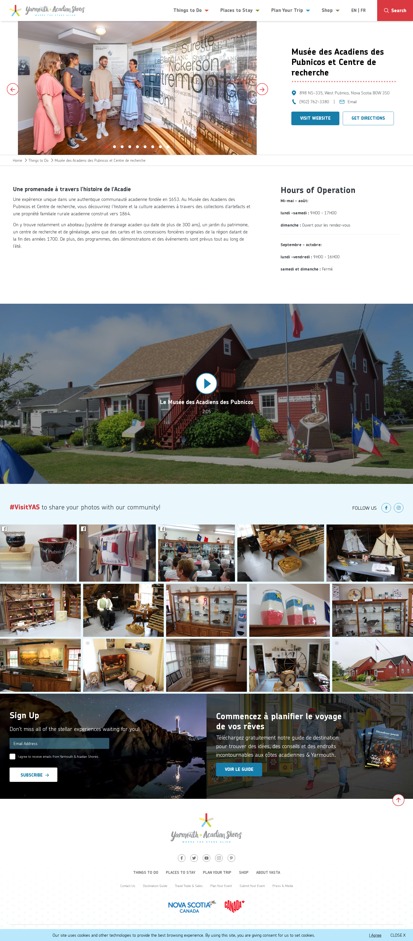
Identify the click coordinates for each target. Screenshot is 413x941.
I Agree (375, 935)
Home (17, 160)
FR (363, 10)
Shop (244, 872)
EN (354, 10)
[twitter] (194, 858)
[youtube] (206, 858)
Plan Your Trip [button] (287, 10)
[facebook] (386, 508)
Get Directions (368, 118)
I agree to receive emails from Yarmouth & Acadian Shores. (58, 756)
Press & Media (282, 885)
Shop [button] (327, 10)
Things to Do (38, 160)
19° (399, 30)
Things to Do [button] (187, 10)
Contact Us (127, 885)
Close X (398, 935)
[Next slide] (262, 89)
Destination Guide (155, 885)
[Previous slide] (13, 89)
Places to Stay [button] (236, 10)
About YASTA (268, 872)
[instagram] (398, 508)
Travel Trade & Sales (189, 885)
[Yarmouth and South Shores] (47, 10)
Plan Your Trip (217, 872)
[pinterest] (231, 858)
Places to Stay (180, 872)
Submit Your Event (252, 885)
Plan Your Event (221, 885)
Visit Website (315, 118)
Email (352, 101)
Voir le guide (239, 769)
